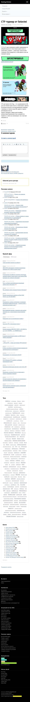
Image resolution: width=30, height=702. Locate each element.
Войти (2, 583)
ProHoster (9, 470)
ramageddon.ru (6, 474)
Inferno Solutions (21, 444)
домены (16, 502)
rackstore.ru (22, 472)
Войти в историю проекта (7, 599)
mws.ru (22, 460)
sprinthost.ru (13, 484)
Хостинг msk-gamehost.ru (22, 199)
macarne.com (6, 456)
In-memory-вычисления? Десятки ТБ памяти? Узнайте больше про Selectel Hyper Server (16, 239)
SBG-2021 (20, 476)
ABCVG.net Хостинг (8, 194)
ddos (19, 422)
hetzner (14, 438)
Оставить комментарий (8, 138)
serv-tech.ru (8, 480)
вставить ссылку (18, 144)
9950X (23, 401)
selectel (4, 120)
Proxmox (21, 470)
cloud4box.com (16, 417)
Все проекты (4, 590)
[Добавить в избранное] (7, 123)
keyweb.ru (24, 450)
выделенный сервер (8, 500)
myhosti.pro (6, 462)
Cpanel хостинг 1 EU (5, 611)
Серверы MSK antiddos (6, 629)
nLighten (13, 464)
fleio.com (24, 432)
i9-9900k (21, 442)
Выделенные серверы (20, 498)
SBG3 (24, 476)
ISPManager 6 (15, 448)
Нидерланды (23, 506)
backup (22, 413)
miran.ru (7, 460)
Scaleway (7, 478)
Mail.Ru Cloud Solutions (15, 456)
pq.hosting (22, 468)
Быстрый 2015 (4, 675)
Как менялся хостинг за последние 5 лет (10, 603)
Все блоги (5, 560)
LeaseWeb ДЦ (9, 551)
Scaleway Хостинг (10, 549)
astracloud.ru (16, 411)
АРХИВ (15, 173)
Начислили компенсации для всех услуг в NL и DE (14, 367)
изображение (16, 144)
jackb (4, 281)
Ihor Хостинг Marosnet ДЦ (12, 541)
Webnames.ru (23, 491)
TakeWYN (17, 486)
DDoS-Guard (23, 422)
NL (9, 464)
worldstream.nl (14, 492)
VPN (26, 488)
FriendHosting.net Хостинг (12, 555)
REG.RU (18, 474)
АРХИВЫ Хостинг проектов (7, 596)
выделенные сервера (8, 498)
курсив (5, 144)
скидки (9, 514)
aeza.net (16, 403)
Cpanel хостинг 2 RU (5, 613)
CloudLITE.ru (5, 418)
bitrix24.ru (13, 415)
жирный (3, 144)
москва (18, 506)
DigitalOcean (7, 426)
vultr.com (8, 490)
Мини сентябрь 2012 (5, 680)
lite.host (24, 454)
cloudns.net (12, 418)
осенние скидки (18, 508)
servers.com (5, 482)
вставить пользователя (20, 144)
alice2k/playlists (15, 172)
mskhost (18, 460)
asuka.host (22, 411)
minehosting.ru (22, 458)
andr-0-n (4, 365)
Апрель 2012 (4, 681)
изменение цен (23, 504)
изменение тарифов (14, 504)
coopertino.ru (16, 420)
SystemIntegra (10, 486)
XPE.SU (23, 492)
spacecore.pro (23, 482)
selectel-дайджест (21, 478)
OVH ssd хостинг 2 (5, 621)
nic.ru (6, 464)
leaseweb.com (7, 454)
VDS (12, 488)
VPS (4, 491)
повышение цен (20, 510)
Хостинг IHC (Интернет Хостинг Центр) (15, 557)
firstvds (23, 430)
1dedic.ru (7, 401)
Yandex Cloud (9, 533)
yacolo (5, 494)
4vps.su (19, 401)
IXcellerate (15, 450)
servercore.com (15, 480)
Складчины (4, 6)
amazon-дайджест (9, 405)
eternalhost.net (7, 428)
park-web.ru (7, 468)
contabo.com (9, 420)
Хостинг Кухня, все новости (7, 646)
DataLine (15, 422)
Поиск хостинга (4, 644)
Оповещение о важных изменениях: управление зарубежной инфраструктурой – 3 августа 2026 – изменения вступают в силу (14, 303)
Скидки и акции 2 (5, 639)
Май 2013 (3, 678)
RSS (15, 183)
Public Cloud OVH (8, 472)
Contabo (24, 418)
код (14, 144)
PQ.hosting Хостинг (10, 548)
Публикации (13, 257)
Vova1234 (6, 192)
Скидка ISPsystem (6, 8)
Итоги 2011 (3, 683)
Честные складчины (5, 624)
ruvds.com (7, 476)
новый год (11, 508)
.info (13, 694)
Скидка (5, 514)
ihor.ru (7, 444)
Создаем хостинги (5, 651)
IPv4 (16, 446)
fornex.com (7, 434)
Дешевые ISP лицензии (6, 623)
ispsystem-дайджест (7, 450)
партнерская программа (10, 510)
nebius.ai (18, 462)
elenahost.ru (17, 426)
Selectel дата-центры (6, 24)
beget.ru (7, 415)
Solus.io (11, 482)
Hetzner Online (8, 440)
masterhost (23, 456)
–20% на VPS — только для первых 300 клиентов (14, 342)
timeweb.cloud (6, 488)
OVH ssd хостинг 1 (5, 619)
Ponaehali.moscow (15, 468)
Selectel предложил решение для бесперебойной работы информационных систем (15, 246)
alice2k (4, 123)
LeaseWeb (23, 452)
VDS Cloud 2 (4, 616)
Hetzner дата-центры (11, 535)
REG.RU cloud (24, 474)
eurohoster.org (15, 428)
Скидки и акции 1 (5, 638)
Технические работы (16, 514)
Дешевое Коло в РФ (5, 628)
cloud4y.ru (23, 417)
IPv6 (19, 446)
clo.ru (18, 415)
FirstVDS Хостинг (10, 532)
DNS (12, 426)
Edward (4, 266)
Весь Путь (3, 671)
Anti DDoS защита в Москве (12, 409)
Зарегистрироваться (5, 581)
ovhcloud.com (12, 466)
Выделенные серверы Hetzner (8, 131)
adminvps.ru (10, 403)
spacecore (16, 482)
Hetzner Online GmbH (19, 440)
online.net (18, 464)
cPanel (21, 420)
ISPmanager (24, 446)
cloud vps (22, 415)
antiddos (21, 409)
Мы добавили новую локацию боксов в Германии (14, 290)
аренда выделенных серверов (9, 496)
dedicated (15, 424)
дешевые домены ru (8, 502)
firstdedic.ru (18, 430)
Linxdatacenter (18, 454)
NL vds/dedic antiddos (6, 618)
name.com (12, 462)
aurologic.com (8, 413)
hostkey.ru (11, 442)
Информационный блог (6, 591)
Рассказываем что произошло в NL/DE (12, 354)
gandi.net (23, 434)
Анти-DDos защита (5, 610)
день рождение (23, 500)
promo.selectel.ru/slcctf (7, 62)
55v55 (10, 693)
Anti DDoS (10, 407)
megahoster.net (14, 458)
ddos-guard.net (8, 424)
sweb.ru (4, 486)
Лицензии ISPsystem (10, 540)
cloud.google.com (8, 417)
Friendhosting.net (15, 434)
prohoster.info (15, 470)
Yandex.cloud (11, 494)
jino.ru (20, 450)
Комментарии (6, 257)
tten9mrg (4, 353)
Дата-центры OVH (10, 527)
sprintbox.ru (7, 484)
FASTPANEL (22, 428)
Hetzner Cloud (20, 438)
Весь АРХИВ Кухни (5, 664)
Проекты (4, 11)
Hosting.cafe (4, 643)
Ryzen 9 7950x (14, 476)
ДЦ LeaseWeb (22, 502)
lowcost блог (4, 641)
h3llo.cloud (8, 438)
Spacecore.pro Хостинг (11, 552)
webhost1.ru (15, 490)
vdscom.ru (16, 488)
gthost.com (22, 436)
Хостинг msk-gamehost (9, 199)
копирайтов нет (12, 692)
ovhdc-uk (19, 466)
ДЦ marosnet (6, 504)
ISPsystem (22, 448)
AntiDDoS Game (8, 411)
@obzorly (8, 172)
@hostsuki (3, 172)
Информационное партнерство (8, 595)
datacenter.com (8, 423)
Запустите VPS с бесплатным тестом (11, 324)
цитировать (12, 144)
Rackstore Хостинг (10, 544)
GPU (18, 436)
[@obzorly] (4, 168)
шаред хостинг (20, 516)
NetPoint (23, 462)
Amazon (20, 403)
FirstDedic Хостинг (10, 538)
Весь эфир (5, 390)
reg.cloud (13, 474)
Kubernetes (10, 452)
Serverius (22, 480)
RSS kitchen (10, 173)
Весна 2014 (3, 676)
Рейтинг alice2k (4, 593)
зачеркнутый (7, 144)
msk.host (12, 460)
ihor (4, 444)
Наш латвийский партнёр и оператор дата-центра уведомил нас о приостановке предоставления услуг (14, 312)
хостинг (24, 514)
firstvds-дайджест (9, 432)
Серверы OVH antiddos (6, 626)
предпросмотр (12, 155)
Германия (16, 500)
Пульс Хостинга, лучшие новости (8, 648)
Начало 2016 (4, 673)
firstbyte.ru (12, 430)
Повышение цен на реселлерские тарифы (13, 318)
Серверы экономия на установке (8, 649)
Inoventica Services (7, 446)
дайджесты (20, 173)
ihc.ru (25, 442)
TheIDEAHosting (23, 486)
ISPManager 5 (8, 448)
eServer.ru (23, 426)
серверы (24, 512)
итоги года (5, 506)
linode (12, 454)
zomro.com (19, 494)
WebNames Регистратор (11, 537)
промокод (6, 512)
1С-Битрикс (13, 401)
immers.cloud (13, 444)
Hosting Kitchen (6, 2)
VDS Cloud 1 (4, 615)
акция (24, 494)
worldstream (7, 492)
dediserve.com (21, 424)
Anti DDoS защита (17, 407)
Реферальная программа (15, 512)
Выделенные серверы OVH (7, 129)
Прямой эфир (7, 254)
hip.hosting (5, 442)
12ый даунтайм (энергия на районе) (11, 262)
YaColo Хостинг (9, 546)
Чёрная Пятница (11, 516)
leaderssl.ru (16, 452)
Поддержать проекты (6, 567)
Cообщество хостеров (6, 598)
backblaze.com (16, 413)
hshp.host (16, 442)
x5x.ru (20, 492)
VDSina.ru (22, 488)
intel (13, 446)
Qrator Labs (15, 472)
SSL (18, 484)
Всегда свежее (5, 14)
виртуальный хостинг (22, 496)
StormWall (22, 484)
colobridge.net (19, 418)
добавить (5, 155)
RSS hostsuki (4, 173)
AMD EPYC (16, 405)
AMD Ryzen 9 (22, 405)
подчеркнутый (9, 144)
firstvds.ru (18, 432)
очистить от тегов (23, 144)
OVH (23, 464)
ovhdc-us (24, 466)
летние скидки (12, 506)
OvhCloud (5, 466)
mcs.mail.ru (7, 458)
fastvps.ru (7, 430)
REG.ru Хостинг (9, 530)
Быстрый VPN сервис (5, 636)
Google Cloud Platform (10, 436)
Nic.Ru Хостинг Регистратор (12, 543)
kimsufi (5, 452)
